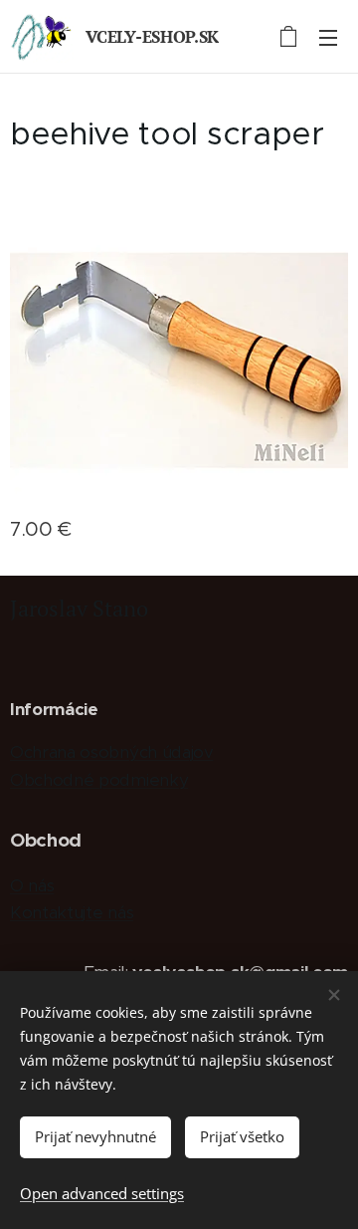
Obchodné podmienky (99, 780)
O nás (32, 885)
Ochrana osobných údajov (112, 752)
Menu (328, 37)
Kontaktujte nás (71, 912)
